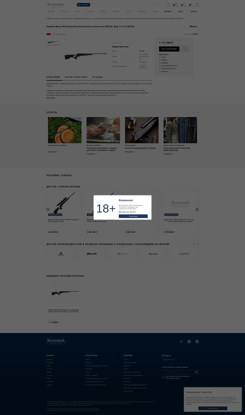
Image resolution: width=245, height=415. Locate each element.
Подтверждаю (133, 216)
